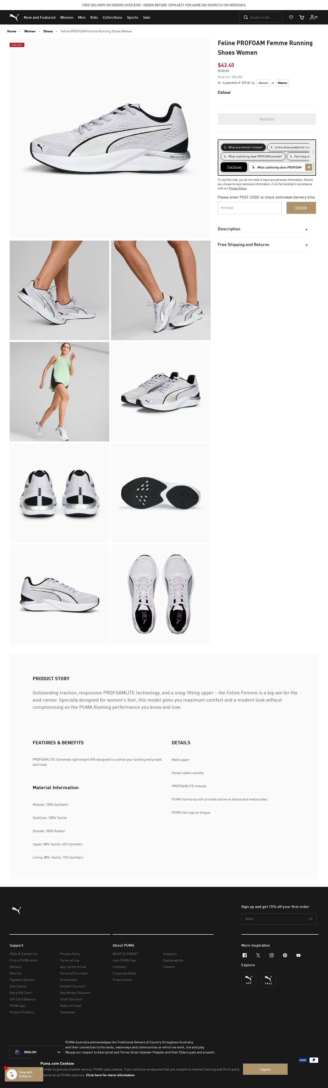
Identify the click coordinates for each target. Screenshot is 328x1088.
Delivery (15, 967)
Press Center (122, 980)
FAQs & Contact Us (23, 954)
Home (11, 31)
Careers (169, 967)
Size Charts (18, 986)
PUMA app (17, 1006)
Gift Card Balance (22, 999)
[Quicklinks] (314, 17)
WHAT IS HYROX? (125, 954)
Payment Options (22, 980)
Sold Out (267, 119)
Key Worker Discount (75, 993)
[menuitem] (39, 17)
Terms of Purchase (74, 973)
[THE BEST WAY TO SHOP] (248, 980)
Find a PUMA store (23, 960)
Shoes (48, 31)
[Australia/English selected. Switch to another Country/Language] (36, 1052)
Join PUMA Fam (124, 960)
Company (119, 967)
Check (301, 208)
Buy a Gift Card (20, 993)
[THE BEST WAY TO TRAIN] (268, 980)
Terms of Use (69, 960)
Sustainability (173, 960)
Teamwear (67, 1012)
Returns (16, 973)
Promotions (68, 980)
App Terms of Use (73, 967)
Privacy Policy (238, 188)
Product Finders (22, 1012)
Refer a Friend (70, 1006)
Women (30, 31)
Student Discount (73, 986)
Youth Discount (71, 999)
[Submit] (246, 17)
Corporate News (124, 973)
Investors (170, 954)
